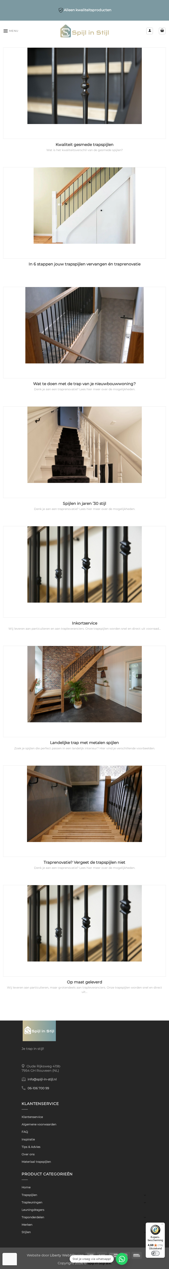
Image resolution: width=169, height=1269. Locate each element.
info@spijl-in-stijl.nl (42, 1079)
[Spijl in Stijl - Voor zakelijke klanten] (84, 31)
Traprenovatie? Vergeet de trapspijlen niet (84, 862)
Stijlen (26, 1232)
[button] (10, 31)
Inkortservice (84, 623)
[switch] (155, 1253)
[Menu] (162, 1225)
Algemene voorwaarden (39, 1124)
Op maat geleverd (84, 982)
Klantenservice (32, 1117)
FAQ (25, 1132)
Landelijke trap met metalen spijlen (84, 742)
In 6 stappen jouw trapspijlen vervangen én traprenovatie (85, 264)
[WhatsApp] (122, 1259)
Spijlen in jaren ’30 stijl (84, 503)
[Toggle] (144, 1194)
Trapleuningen (32, 1202)
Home (26, 1187)
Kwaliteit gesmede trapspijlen (85, 144)
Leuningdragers (33, 1210)
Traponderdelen (33, 1217)
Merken (27, 1224)
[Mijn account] (149, 31)
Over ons (28, 1154)
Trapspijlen (29, 1195)
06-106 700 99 (38, 1088)
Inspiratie (28, 1139)
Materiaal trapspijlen (36, 1162)
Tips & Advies (31, 1147)
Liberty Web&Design (67, 1255)
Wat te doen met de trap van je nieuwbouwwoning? (84, 383)
